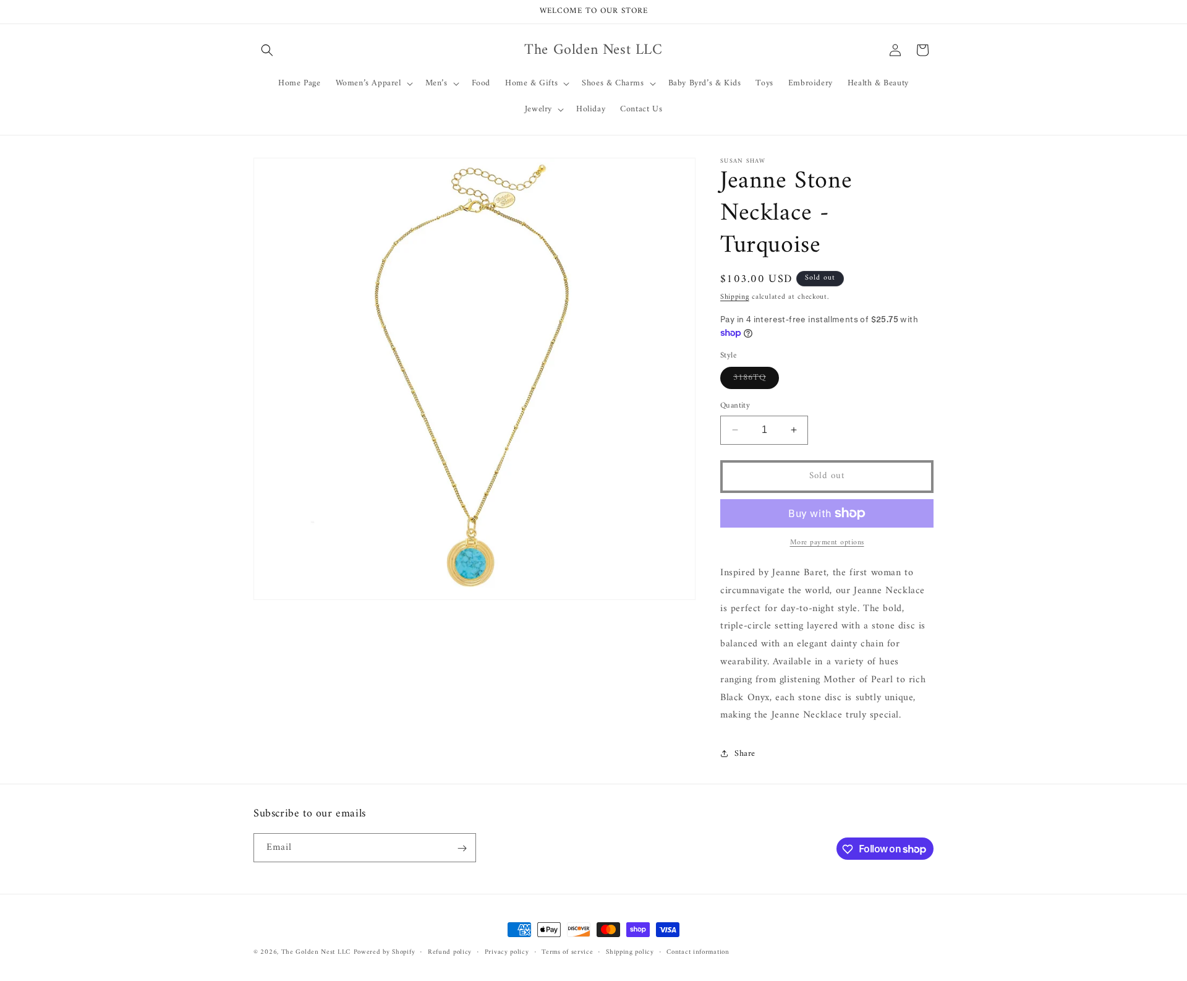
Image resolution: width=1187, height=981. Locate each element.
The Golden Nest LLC (316, 952)
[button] (267, 50)
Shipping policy (630, 951)
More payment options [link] (827, 543)
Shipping (734, 297)
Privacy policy (507, 951)
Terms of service (567, 951)
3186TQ (756, 379)
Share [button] (744, 753)
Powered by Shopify (384, 952)
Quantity (735, 406)
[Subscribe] (461, 848)
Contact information (697, 951)
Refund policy (450, 951)
